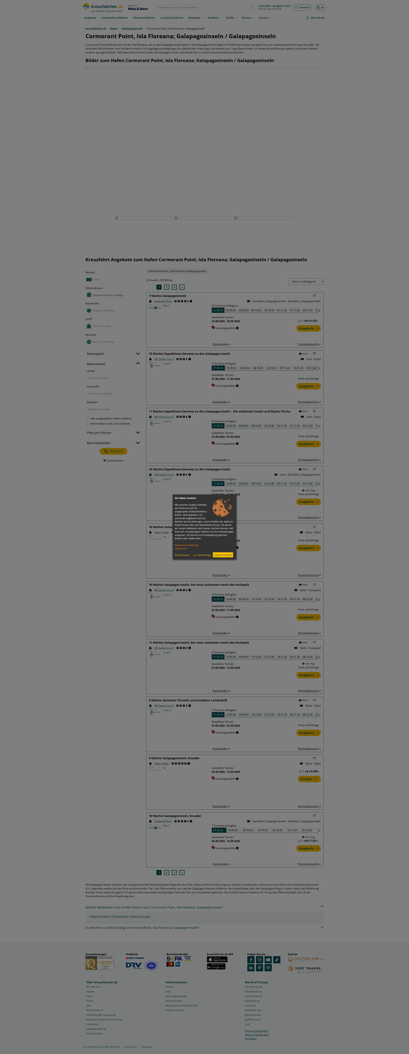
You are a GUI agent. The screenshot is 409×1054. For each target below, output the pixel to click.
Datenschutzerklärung (187, 545)
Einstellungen (182, 554)
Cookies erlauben (223, 554)
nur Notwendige (202, 554)
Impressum (181, 548)
